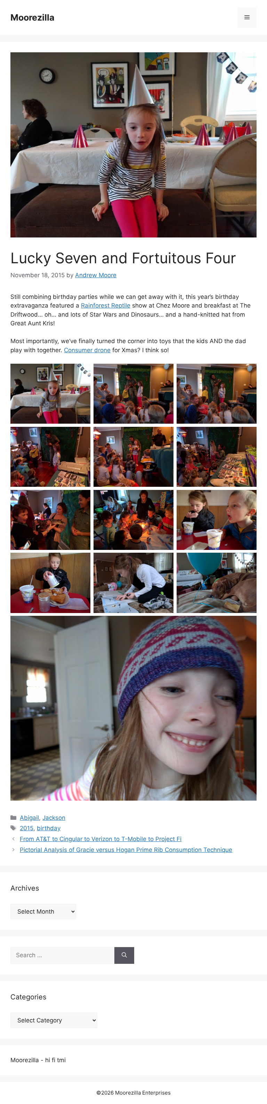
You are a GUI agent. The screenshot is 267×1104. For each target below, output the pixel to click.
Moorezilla (32, 17)
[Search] (124, 955)
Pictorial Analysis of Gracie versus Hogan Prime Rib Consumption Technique (126, 849)
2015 (26, 828)
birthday (48, 828)
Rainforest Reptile (105, 305)
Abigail (29, 817)
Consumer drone (87, 350)
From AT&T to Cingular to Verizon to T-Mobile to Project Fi (100, 838)
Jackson (53, 817)
